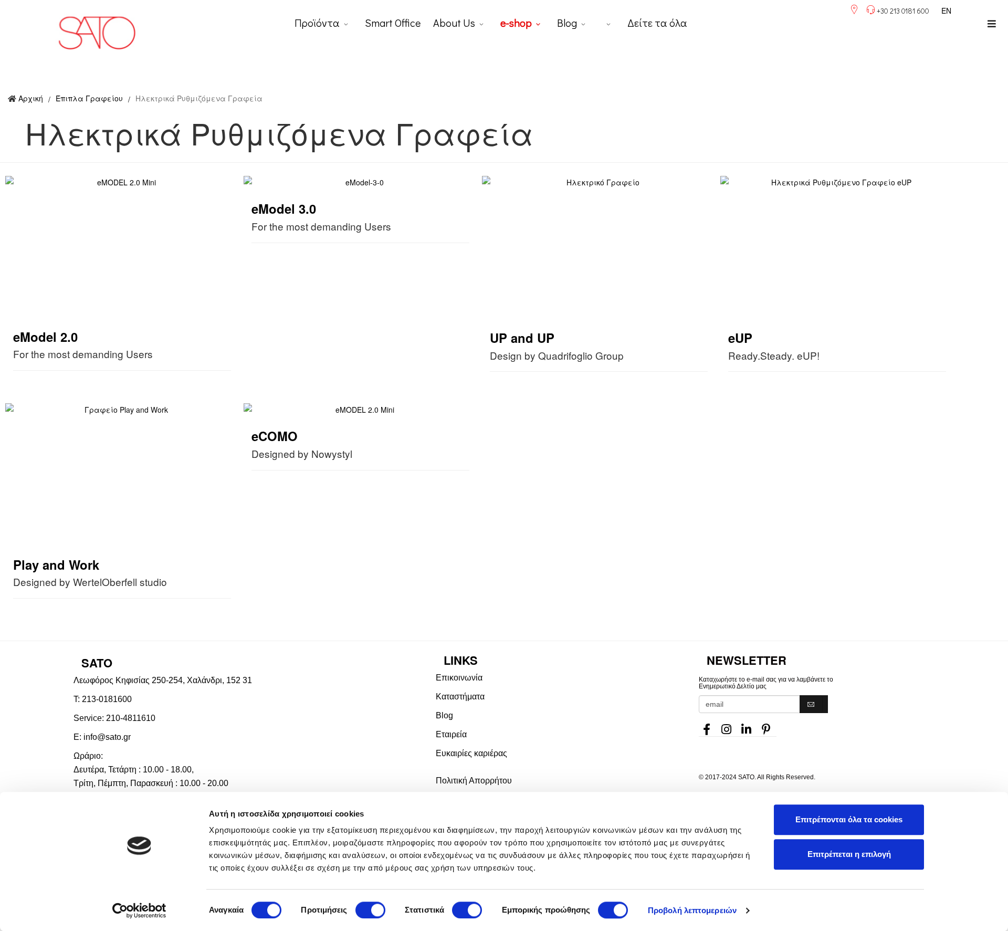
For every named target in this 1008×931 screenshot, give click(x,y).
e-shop (516, 22)
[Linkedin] (746, 726)
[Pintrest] (766, 726)
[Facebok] (707, 726)
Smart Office (393, 22)
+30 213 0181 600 (903, 11)
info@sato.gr (107, 737)
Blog (567, 22)
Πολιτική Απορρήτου (474, 780)
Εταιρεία (451, 734)
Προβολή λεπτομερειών (692, 910)
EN (946, 10)
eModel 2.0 (45, 337)
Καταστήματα (460, 696)
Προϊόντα (317, 22)
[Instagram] (726, 726)
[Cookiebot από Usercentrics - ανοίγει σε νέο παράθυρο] (139, 910)
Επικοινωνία (459, 677)
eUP (740, 338)
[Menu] (991, 23)
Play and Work (56, 564)
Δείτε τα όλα (657, 22)
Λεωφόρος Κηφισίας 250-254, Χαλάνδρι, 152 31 (163, 680)
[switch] (370, 910)
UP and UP (522, 338)
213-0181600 (107, 699)
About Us (454, 22)
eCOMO (274, 436)
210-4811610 (130, 718)
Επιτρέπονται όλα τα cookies (848, 819)
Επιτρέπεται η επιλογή (849, 854)
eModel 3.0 (283, 208)
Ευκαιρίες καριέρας (471, 753)
